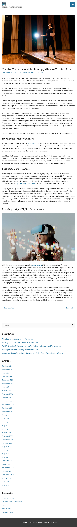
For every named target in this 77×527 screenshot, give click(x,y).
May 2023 (5, 387)
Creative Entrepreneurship (12, 502)
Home (4, 505)
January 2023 (7, 398)
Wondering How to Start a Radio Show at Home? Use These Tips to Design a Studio (32, 353)
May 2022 (5, 426)
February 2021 (7, 461)
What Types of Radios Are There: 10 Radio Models (20, 342)
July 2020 (5, 482)
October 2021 (7, 443)
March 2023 (6, 390)
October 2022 (7, 408)
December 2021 (8, 440)
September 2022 (8, 412)
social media (31, 143)
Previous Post (8, 308)
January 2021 (7, 464)
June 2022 (5, 422)
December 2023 (8, 380)
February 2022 (7, 436)
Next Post (70, 308)
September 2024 (8, 369)
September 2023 (8, 383)
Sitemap (54, 522)
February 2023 (7, 394)
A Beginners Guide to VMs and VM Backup (17, 339)
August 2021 (6, 447)
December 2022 (8, 401)
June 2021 (5, 450)
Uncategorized (7, 512)
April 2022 (6, 429)
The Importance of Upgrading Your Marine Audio (20, 349)
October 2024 (7, 366)
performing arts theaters (26, 183)
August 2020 (6, 478)
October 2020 (7, 471)
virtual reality (37, 265)
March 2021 (6, 457)
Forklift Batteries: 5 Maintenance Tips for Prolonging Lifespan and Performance (31, 346)
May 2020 (5, 485)
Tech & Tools (22, 73)
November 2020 (8, 468)
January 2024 (7, 376)
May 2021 (5, 454)
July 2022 (5, 419)
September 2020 (8, 475)
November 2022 (8, 404)
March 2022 (6, 433)
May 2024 (5, 373)
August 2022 (6, 415)
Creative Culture (8, 498)
